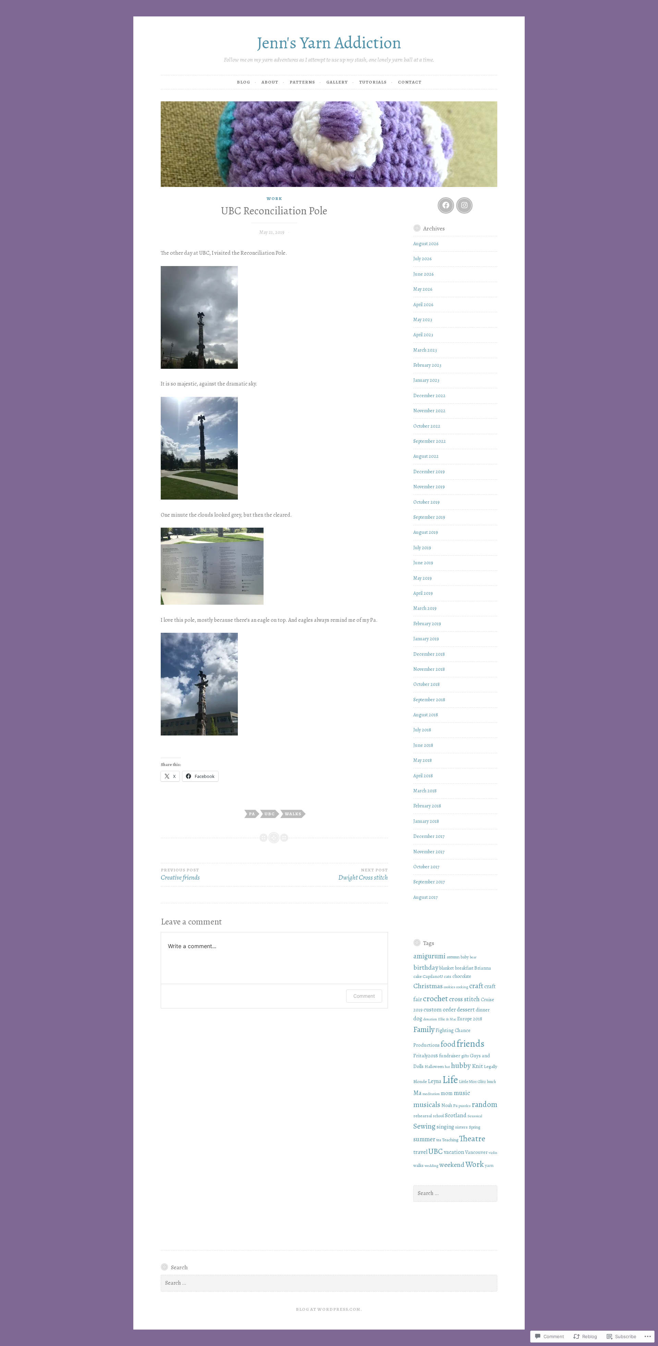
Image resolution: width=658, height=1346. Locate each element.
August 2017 (425, 897)
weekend (451, 1164)
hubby (461, 1065)
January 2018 (426, 821)
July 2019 (422, 547)
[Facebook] (446, 205)
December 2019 (429, 471)
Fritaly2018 (425, 1055)
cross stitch (464, 999)
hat (447, 1066)
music (462, 1093)
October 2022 (426, 426)
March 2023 (425, 350)
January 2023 (426, 380)
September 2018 (429, 699)
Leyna (434, 1081)
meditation (431, 1093)
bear (473, 957)
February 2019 (427, 623)
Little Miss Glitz (472, 1081)
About (269, 82)
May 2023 (422, 319)
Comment (364, 996)
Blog (243, 82)
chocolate (461, 976)
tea (438, 1140)
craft (476, 986)
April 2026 (423, 304)
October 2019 (426, 502)
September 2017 (429, 882)
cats (447, 976)
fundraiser (449, 1056)
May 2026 (422, 289)
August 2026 (425, 243)
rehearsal (422, 1115)
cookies (449, 987)
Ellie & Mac (447, 1019)
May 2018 (422, 760)
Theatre (472, 1138)
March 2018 (425, 791)
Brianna (482, 968)
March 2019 (425, 608)
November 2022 (429, 410)
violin (493, 1152)
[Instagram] (464, 205)
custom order (440, 1010)
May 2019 (422, 578)
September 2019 (429, 517)
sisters (461, 1127)
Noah (446, 1105)
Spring (474, 1127)
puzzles (465, 1105)
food (448, 1044)
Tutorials (373, 82)
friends (470, 1043)
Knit (477, 1066)
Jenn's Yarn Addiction (329, 42)
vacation (454, 1152)
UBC (270, 814)
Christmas (428, 986)
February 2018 (427, 806)
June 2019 (423, 562)
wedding (431, 1165)
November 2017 (428, 851)
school (438, 1116)
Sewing (424, 1126)
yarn (489, 1165)
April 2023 (423, 334)
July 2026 (422, 258)
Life (450, 1079)
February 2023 (427, 365)
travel (420, 1152)
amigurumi (429, 956)
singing (445, 1127)
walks (293, 814)
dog (417, 1018)
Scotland (455, 1115)
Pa (252, 814)
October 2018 (426, 684)
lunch (491, 1081)
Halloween (434, 1066)
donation (430, 1019)
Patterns (302, 82)
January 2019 (426, 639)
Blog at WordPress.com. (329, 1309)
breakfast (464, 968)
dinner (483, 1009)
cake (417, 976)
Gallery (337, 82)
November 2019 (429, 486)
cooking (462, 987)
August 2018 (425, 715)
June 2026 (423, 274)
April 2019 (423, 593)
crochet (435, 998)
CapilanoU (433, 976)
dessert (466, 1009)
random (484, 1104)
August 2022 (426, 456)
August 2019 (425, 532)
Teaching (450, 1140)
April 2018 (423, 775)
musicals (426, 1104)
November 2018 (429, 669)
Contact (410, 82)
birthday (425, 967)
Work (274, 198)
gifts (465, 1056)
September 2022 (429, 441)
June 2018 (423, 745)
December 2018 (429, 654)
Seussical (474, 1116)
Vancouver (476, 1152)
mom (447, 1093)
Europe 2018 (469, 1019)
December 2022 (429, 395)
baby (465, 957)
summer (424, 1139)
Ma (417, 1093)
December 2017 (428, 836)
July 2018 (422, 730)
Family (424, 1029)
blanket (446, 968)
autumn (453, 957)
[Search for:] (455, 1193)
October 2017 (426, 867)
